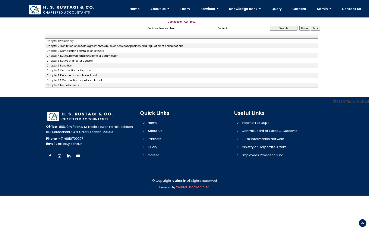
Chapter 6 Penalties (59, 65)
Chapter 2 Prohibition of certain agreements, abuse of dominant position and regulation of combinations (115, 46)
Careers (299, 9)
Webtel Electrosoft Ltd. (193, 187)
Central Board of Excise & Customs (269, 130)
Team (185, 9)
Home (135, 9)
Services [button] (208, 9)
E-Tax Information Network (263, 138)
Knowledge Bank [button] (243, 9)
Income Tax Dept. (255, 122)
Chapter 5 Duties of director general (70, 60)
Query (276, 9)
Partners (154, 138)
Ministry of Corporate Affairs (264, 147)
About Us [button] (158, 9)
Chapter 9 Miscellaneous (63, 85)
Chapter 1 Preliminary (60, 41)
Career (153, 155)
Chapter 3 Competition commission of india (75, 51)
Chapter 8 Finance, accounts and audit (72, 75)
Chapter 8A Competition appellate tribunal (74, 80)
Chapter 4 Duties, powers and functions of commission (82, 56)
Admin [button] (323, 9)
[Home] (61, 9)
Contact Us (351, 9)
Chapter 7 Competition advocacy (69, 70)
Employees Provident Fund (262, 155)
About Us (155, 130)
